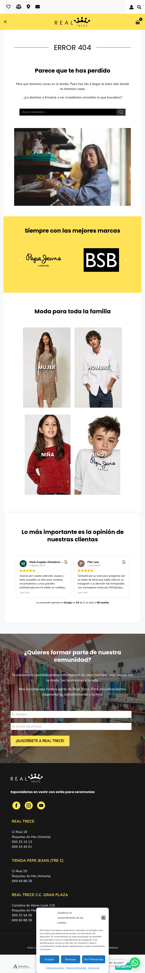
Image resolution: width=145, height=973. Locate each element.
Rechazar (70, 959)
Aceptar (49, 959)
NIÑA (47, 454)
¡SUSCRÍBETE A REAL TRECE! (40, 740)
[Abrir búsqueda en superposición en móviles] (72, 112)
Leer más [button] (24, 592)
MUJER (46, 367)
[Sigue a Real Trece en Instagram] (29, 807)
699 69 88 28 (22, 881)
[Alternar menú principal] (6, 22)
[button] (103, 917)
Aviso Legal (93, 967)
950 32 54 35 (22, 915)
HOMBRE (98, 367)
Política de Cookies (55, 967)
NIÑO (97, 454)
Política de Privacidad (76, 967)
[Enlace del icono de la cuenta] (131, 7)
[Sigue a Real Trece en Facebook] (17, 807)
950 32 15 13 (22, 842)
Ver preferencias (93, 959)
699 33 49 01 (22, 847)
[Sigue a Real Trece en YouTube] (41, 807)
